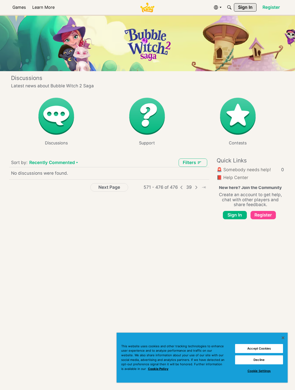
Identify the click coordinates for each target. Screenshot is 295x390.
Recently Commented (52, 163)
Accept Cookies (259, 348)
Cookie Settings (259, 371)
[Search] (229, 7)
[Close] (283, 337)
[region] (202, 358)
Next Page (109, 187)
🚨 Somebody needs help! (250, 169)
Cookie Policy (158, 369)
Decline (259, 360)
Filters (189, 162)
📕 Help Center (232, 177)
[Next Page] (196, 187)
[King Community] (147, 7)
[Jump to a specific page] (203, 187)
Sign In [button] (234, 215)
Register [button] (263, 215)
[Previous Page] (181, 187)
